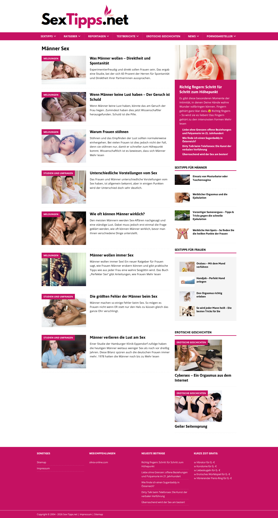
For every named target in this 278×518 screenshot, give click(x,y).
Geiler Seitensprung (191, 426)
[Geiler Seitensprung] (205, 406)
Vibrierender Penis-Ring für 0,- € (214, 478)
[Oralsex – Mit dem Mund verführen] (187, 267)
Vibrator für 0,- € (205, 462)
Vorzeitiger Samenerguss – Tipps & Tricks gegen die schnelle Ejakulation (213, 215)
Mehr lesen (97, 155)
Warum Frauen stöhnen (109, 131)
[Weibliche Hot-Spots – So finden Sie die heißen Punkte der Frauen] (182, 233)
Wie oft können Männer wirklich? (117, 214)
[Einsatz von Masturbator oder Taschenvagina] (182, 180)
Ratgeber (70, 36)
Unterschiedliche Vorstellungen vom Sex (123, 173)
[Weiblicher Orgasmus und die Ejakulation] (182, 198)
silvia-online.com (98, 462)
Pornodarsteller (220, 36)
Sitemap (41, 462)
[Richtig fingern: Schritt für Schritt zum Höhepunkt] (205, 77)
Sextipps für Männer (191, 167)
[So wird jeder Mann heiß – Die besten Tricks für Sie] (187, 311)
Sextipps (47, 36)
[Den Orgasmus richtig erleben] (187, 296)
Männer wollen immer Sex (112, 255)
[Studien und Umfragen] (64, 187)
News (192, 36)
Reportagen (97, 36)
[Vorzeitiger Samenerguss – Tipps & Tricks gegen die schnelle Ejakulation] (182, 215)
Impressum (43, 468)
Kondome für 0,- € (206, 466)
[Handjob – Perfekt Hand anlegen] (187, 281)
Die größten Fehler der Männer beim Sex (123, 296)
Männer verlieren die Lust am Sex (117, 337)
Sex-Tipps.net (70, 514)
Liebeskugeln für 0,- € (208, 470)
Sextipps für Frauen (190, 249)
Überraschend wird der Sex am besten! (205, 154)
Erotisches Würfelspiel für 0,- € (213, 474)
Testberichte (126, 36)
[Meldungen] (64, 70)
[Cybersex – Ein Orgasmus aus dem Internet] (205, 355)
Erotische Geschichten (163, 36)
